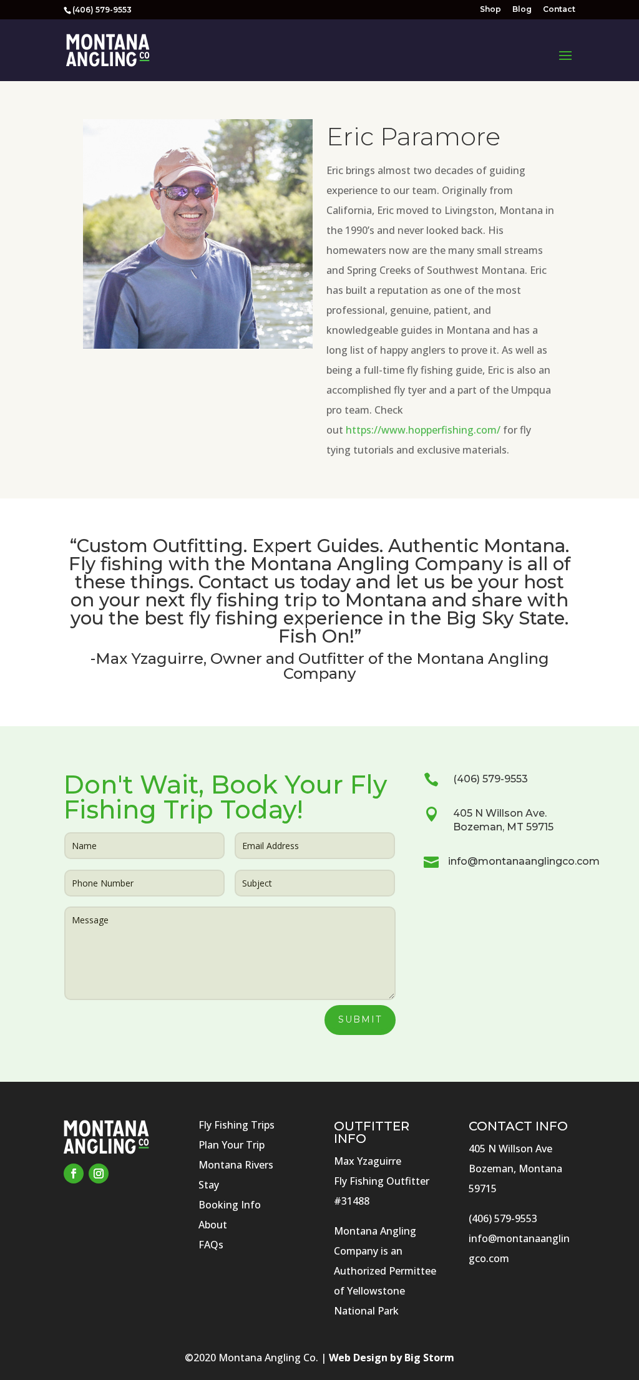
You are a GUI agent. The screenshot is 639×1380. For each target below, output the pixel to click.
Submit (360, 1019)
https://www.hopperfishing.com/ (423, 430)
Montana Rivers (235, 1165)
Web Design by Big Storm (391, 1357)
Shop (490, 10)
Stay (208, 1185)
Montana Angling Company (376, 564)
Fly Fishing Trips (236, 1125)
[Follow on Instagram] (99, 1173)
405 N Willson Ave (510, 1148)
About (212, 1225)
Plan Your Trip (231, 1145)
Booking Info (229, 1205)
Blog (522, 10)
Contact (559, 10)
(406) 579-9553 (490, 779)
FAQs (210, 1244)
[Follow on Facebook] (74, 1173)
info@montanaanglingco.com (524, 861)
